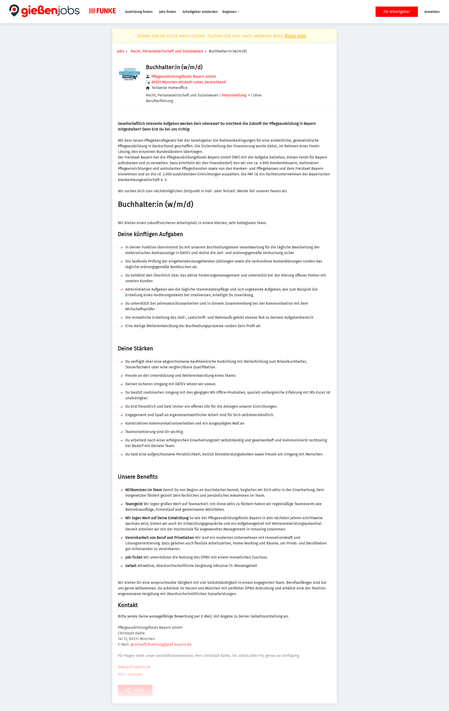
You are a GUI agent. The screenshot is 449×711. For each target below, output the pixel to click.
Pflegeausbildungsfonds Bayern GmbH (184, 76)
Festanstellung (234, 95)
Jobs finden (167, 12)
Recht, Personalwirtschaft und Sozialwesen (167, 51)
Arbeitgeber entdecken (200, 12)
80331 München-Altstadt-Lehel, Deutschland (189, 82)
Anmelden (432, 12)
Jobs (120, 51)
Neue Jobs (295, 36)
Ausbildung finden (138, 12)
